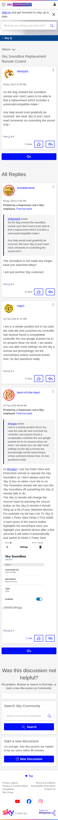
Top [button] (30, 776)
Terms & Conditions (45, 782)
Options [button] (6, 49)
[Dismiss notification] (53, 14)
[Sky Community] (20, 4)
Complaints (8, 789)
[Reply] (50, 144)
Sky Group (8, 792)
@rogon (12, 423)
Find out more (24, 208)
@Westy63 (14, 219)
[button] (53, 70)
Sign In (54, 5)
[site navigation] (3, 4)
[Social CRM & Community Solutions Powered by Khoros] (47, 813)
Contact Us (49, 789)
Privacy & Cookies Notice (15, 786)
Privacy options (10, 782)
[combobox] (26, 26)
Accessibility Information (43, 786)
